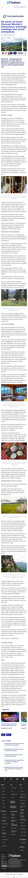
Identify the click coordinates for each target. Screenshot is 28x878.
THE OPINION (22, 839)
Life (11, 785)
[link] (10, 721)
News (2, 785)
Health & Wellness (12, 802)
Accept (4, 866)
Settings (4, 868)
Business (3, 811)
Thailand (21, 847)
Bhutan (8, 735)
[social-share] (14, 7)
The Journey (13, 811)
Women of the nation (13, 807)
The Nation (20, 874)
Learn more (4, 863)
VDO (20, 785)
